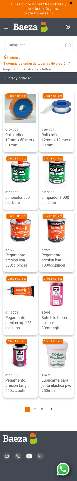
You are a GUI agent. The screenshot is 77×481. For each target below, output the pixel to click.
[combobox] (38, 45)
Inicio (13, 58)
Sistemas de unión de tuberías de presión (35, 63)
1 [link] (28, 409)
